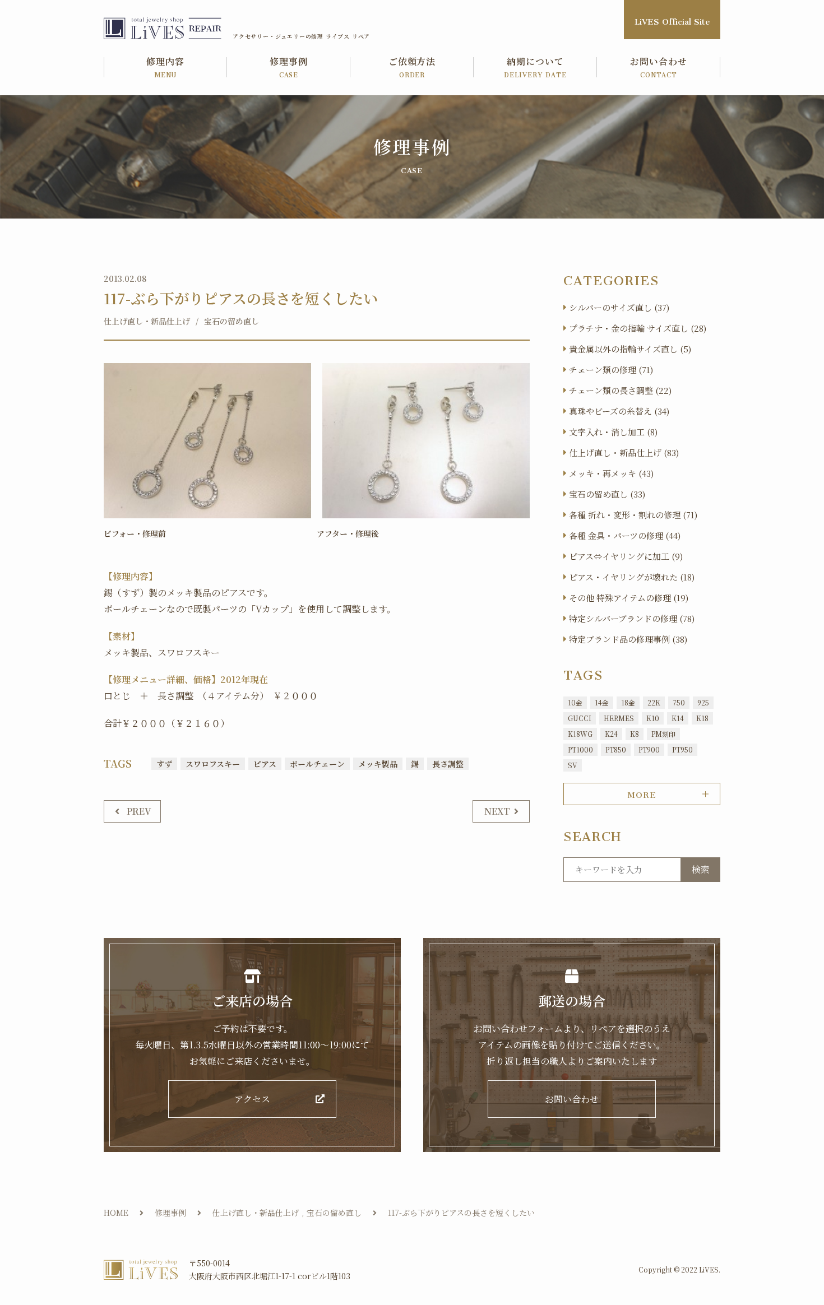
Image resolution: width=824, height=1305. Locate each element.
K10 (652, 718)
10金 (575, 702)
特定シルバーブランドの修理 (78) (632, 618)
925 (703, 702)
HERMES (619, 718)
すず (164, 763)
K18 (702, 718)
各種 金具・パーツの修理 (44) (625, 535)
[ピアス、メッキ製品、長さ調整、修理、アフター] (426, 441)
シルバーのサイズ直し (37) (619, 307)
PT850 (615, 749)
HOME (116, 1212)
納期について (535, 68)
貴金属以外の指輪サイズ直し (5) (630, 349)
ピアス (264, 763)
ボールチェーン (317, 763)
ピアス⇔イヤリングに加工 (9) (626, 556)
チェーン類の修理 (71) (611, 369)
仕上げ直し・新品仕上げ (147, 321)
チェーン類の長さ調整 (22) (620, 390)
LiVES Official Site (672, 19)
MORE (641, 793)
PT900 (649, 749)
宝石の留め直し (231, 321)
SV (572, 765)
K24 (611, 734)
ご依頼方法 (412, 68)
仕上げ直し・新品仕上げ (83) (624, 452)
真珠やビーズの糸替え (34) (619, 411)
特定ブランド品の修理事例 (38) (628, 639)
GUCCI (579, 718)
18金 (628, 702)
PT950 (682, 749)
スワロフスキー (213, 763)
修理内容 (165, 68)
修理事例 (289, 68)
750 (679, 702)
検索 (701, 869)
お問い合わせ (658, 68)
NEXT (497, 811)
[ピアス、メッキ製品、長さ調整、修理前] (207, 441)
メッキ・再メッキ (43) (611, 473)
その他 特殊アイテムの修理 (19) (628, 597)
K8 (634, 734)
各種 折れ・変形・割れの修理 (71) (633, 515)
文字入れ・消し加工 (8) (613, 432)
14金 (602, 702)
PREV (139, 811)
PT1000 (580, 749)
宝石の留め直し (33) (607, 494)
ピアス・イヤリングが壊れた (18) (632, 577)
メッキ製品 (377, 763)
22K (653, 702)
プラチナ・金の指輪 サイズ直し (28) (637, 328)
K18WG (580, 734)
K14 (678, 718)
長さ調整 (448, 763)
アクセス (252, 1099)
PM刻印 (663, 734)
